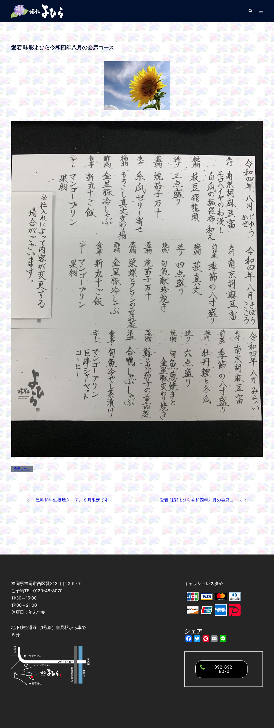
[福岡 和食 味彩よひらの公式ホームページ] (37, 10)
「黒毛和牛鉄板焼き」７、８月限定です (70, 500)
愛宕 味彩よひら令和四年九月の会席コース (201, 500)
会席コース (22, 469)
